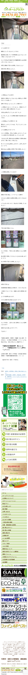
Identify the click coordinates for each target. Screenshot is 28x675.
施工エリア (6, 540)
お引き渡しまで (7, 506)
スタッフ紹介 (6, 543)
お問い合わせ (6, 511)
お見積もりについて (8, 498)
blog (3, 368)
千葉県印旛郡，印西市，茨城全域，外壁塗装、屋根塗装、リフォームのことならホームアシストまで (16, 376)
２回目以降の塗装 (8, 522)
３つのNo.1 (6, 517)
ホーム (4, 493)
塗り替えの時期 (7, 530)
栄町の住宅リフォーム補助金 (10, 551)
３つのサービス (7, 514)
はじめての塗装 (7, 519)
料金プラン (6, 503)
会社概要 (5, 562)
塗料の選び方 (6, 533)
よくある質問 (6, 538)
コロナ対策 (6, 546)
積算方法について (7, 548)
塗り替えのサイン (8, 527)
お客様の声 (6, 535)
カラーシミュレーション (9, 501)
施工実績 (5, 509)
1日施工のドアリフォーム (10, 556)
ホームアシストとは (8, 495)
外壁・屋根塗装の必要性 (9, 525)
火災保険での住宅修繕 (9, 559)
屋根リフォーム (7, 554)
